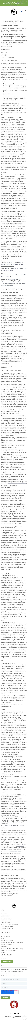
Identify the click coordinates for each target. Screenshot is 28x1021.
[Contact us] (18, 1013)
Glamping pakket (5, 916)
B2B (2, 957)
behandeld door (20, 846)
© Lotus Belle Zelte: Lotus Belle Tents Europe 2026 (14, 1017)
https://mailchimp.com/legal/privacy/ (17, 483)
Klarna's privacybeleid (15, 851)
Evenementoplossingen (7, 928)
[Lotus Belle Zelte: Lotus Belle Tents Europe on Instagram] (12, 1014)
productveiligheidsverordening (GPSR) (12, 948)
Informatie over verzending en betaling (12, 942)
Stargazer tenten (6, 920)
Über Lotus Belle (5, 936)
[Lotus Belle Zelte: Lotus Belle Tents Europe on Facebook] (10, 1014)
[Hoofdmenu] (2, 11)
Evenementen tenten (6, 922)
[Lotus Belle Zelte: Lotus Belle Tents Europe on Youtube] (15, 1014)
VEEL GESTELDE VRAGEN (7, 940)
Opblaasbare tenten (6, 918)
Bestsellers (4, 914)
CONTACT (3, 959)
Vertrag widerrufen (7, 961)
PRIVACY (3, 952)
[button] (22, 11)
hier (23, 844)
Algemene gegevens (6, 955)
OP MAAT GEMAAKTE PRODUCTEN (9, 924)
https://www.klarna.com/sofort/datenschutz (12, 825)
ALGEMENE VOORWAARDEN (7, 944)
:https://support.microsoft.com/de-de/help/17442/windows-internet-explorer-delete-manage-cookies (12, 264)
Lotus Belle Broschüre (7, 926)
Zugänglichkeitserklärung (8, 950)
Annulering (4, 946)
